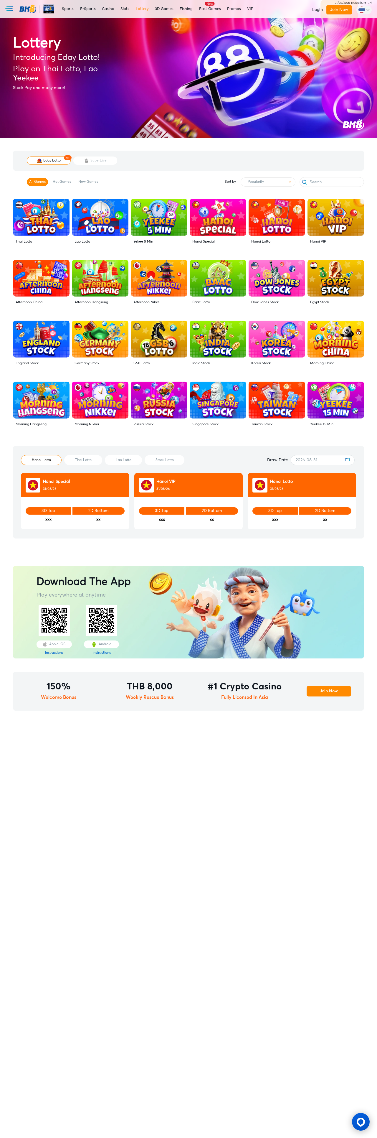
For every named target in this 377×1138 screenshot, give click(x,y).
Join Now (339, 10)
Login (317, 10)
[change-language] (364, 10)
